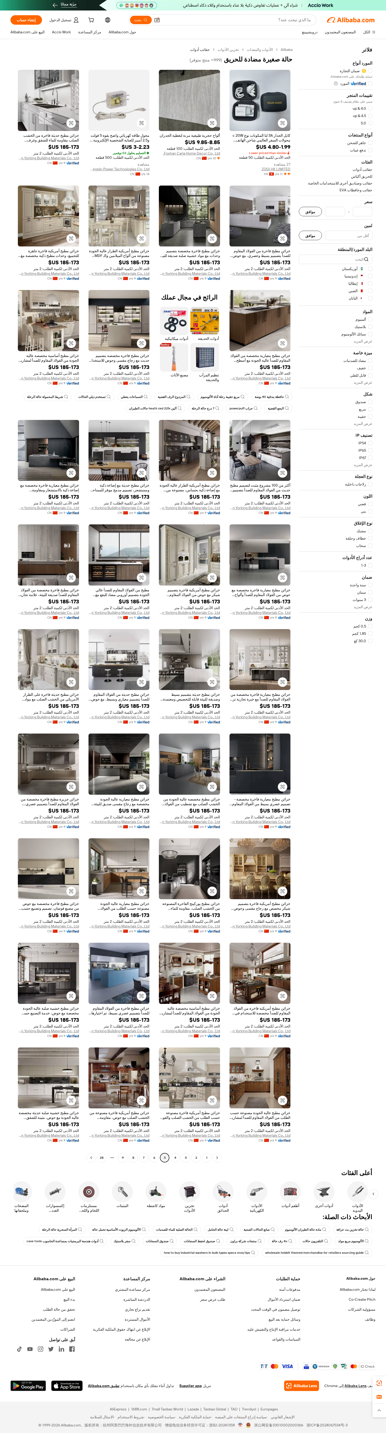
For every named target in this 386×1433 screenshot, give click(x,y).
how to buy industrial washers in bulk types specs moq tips (207, 1253)
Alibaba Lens (356, 1386)
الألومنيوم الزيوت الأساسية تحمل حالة (116, 1229)
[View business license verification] (240, 1425)
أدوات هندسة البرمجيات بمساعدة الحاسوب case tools (62, 1241)
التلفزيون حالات (312, 1241)
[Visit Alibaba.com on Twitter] (51, 1349)
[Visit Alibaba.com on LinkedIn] (61, 1349)
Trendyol (249, 1409)
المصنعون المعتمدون (209, 1289)
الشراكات (67, 1329)
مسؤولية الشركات (361, 1309)
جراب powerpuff (241, 408)
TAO (234, 1409)
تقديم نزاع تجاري (137, 1309)
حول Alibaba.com (360, 1278)
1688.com (139, 1409)
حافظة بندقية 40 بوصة (269, 397)
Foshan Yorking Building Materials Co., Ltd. (48, 158)
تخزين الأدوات (228, 50)
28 (101, 1158)
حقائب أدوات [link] (200, 50)
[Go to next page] (91, 1157)
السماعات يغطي (132, 397)
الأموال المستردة (137, 1319)
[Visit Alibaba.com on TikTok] (19, 1349)
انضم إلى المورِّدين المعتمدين (53, 1319)
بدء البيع (69, 1299)
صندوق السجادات (157, 1241)
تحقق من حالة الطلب (59, 1309)
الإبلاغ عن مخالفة (137, 1339)
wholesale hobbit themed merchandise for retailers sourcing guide (314, 1253)
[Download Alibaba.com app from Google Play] (28, 1386)
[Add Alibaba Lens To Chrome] (301, 1386)
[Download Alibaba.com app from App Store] (67, 1386)
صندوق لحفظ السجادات (199, 1241)
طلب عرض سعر (212, 1299)
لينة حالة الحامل (218, 1229)
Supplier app (190, 1386)
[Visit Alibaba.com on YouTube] (30, 1349)
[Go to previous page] (217, 1157)
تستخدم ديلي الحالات (92, 397)
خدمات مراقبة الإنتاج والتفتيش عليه (273, 1329)
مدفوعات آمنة (289, 1289)
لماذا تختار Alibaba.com (357, 1289)
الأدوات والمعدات (260, 50)
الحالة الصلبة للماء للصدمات (174, 1229)
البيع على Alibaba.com (58, 1289)
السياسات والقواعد (286, 1339)
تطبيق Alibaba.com (103, 1386)
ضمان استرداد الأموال (284, 1299)
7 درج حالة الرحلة (203, 408)
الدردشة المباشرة (136, 1299)
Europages (269, 1409)
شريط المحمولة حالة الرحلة (45, 397)
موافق (310, 211)
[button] (157, 20)
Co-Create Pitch (362, 1299)
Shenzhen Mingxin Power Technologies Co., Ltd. (119, 169)
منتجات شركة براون (243, 1241)
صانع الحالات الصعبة (257, 1229)
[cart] (91, 21)
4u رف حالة (279, 1241)
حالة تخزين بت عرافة (350, 1229)
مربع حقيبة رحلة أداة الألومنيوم (220, 397)
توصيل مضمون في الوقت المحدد (275, 1309)
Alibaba (287, 50)
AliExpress (118, 1409)
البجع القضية (276, 408)
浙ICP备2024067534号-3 (327, 1425)
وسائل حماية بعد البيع (284, 1319)
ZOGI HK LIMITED (276, 169)
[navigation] (335, 604)
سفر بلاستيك (122, 1241)
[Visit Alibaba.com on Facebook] (72, 1349)
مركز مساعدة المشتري (132, 1289)
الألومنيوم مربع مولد (351, 1241)
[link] (379, 1383)
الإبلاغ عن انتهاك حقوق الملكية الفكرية (121, 1329)
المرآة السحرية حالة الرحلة (59, 1229)
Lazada (193, 1409)
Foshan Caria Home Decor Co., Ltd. (191, 153)
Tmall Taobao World (167, 1409)
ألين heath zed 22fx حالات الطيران (152, 408)
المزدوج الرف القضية (171, 397)
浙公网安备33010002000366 (278, 1425)
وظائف (370, 1319)
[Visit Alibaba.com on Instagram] (40, 1349)
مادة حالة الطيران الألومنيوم (303, 1229)
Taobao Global (214, 1409)
